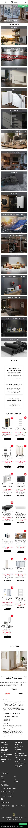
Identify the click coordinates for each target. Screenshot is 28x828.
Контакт (3, 781)
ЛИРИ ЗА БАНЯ (4, 744)
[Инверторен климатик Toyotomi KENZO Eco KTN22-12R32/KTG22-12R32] (20, 507)
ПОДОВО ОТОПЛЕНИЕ (6, 759)
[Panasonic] (21, 693)
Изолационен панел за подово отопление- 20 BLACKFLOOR (7, 513)
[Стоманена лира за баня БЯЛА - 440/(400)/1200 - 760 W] (20, 592)
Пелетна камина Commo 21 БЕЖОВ (7, 427)
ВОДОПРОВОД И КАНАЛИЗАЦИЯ (19, 750)
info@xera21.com (10, 791)
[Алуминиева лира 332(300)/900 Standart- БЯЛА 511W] (20, 422)
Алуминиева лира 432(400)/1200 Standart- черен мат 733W (7, 457)
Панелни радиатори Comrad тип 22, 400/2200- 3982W (7, 485)
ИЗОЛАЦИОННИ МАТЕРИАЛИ (18, 766)
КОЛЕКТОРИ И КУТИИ (20, 759)
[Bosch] (7, 693)
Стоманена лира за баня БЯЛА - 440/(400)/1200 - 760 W (20, 600)
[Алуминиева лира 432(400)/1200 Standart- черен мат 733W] (7, 451)
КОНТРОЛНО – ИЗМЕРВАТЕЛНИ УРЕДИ (20, 762)
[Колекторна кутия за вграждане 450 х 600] (7, 536)
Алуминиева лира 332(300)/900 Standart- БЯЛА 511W (20, 428)
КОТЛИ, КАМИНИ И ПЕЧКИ (7, 754)
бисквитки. (20, 826)
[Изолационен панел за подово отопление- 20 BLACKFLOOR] (7, 507)
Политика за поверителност (5, 784)
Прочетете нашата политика (14, 819)
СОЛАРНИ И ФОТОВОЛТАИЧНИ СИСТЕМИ (19, 746)
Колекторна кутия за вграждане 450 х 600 (7, 542)
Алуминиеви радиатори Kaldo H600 (7, 598)
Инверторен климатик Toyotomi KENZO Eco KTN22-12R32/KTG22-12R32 (20, 515)
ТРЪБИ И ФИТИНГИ (19, 753)
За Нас (2, 778)
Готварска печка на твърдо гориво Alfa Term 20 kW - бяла (20, 541)
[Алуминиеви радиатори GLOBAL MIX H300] (20, 451)
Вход (15, 776)
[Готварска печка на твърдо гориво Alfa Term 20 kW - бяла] (20, 536)
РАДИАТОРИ (3, 742)
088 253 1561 (10, 796)
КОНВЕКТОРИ (4, 747)
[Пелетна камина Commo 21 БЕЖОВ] (7, 422)
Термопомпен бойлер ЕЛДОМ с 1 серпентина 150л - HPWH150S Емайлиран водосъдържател (7, 627)
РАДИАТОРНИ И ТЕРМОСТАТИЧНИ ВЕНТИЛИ (5, 751)
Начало (2, 776)
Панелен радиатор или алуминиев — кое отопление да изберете (14, 677)
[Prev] (2, 14)
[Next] (26, 14)
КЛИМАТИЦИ (4, 756)
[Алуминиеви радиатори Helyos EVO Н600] (20, 564)
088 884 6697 (10, 793)
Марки (15, 778)
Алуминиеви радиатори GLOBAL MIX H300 (21, 457)
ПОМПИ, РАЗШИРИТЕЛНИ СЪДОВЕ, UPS (21, 756)
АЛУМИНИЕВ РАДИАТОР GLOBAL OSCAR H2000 (7, 569)
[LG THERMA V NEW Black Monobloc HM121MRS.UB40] (20, 479)
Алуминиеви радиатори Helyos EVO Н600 (21, 570)
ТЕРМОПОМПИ (18, 742)
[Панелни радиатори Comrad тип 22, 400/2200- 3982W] (7, 479)
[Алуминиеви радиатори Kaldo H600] (7, 592)
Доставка (16, 781)
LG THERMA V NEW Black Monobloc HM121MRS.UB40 (20, 485)
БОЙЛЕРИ (3, 761)
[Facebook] (2, 799)
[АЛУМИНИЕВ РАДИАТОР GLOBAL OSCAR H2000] (7, 564)
